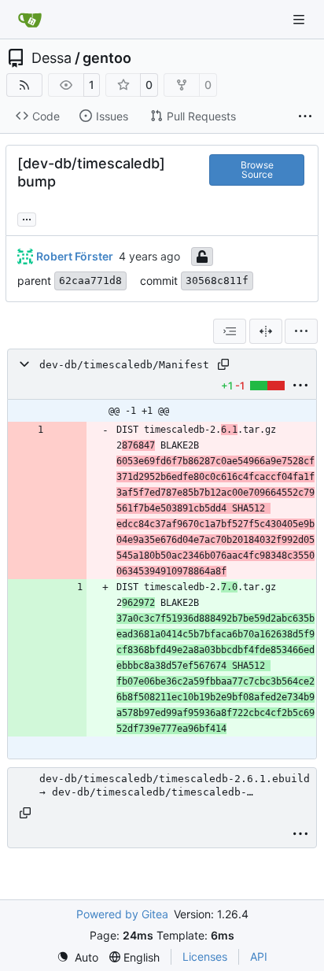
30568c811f (217, 280)
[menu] (301, 331)
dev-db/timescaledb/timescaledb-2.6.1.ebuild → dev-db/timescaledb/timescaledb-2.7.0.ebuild (174, 786)
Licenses (204, 956)
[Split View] (265, 331)
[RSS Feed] (24, 85)
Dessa (51, 58)
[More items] (305, 116)
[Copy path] (223, 364)
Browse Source (257, 169)
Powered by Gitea (122, 914)
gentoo (107, 58)
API (258, 956)
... (26, 217)
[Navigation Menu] (300, 19)
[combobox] (229, 331)
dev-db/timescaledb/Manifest (124, 365)
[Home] (30, 20)
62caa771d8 (90, 280)
